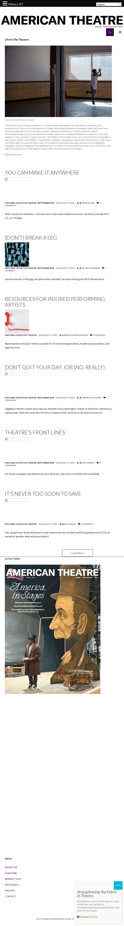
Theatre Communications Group (57, 919)
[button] (5, 3)
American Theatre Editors (75, 335)
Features (10, 203)
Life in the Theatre (26, 203)
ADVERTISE (11, 867)
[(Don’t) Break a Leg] (17, 254)
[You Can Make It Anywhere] (17, 189)
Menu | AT (15, 4)
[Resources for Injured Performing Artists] (17, 321)
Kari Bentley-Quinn (91, 397)
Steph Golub (88, 203)
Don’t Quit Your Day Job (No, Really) (55, 367)
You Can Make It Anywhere (42, 172)
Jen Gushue (70, 524)
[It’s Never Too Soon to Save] (17, 510)
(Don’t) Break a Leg (31, 237)
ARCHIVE (10, 890)
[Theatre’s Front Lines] (17, 449)
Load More (77, 552)
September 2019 (45, 203)
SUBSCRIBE (11, 873)
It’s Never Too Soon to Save (43, 493)
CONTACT (10, 896)
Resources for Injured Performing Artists (55, 302)
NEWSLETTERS (13, 879)
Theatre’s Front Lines (35, 432)
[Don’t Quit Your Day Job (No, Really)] (17, 384)
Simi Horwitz (88, 463)
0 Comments (99, 335)
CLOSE (118, 885)
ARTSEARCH (11, 884)
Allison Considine (91, 268)
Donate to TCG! (88, 916)
